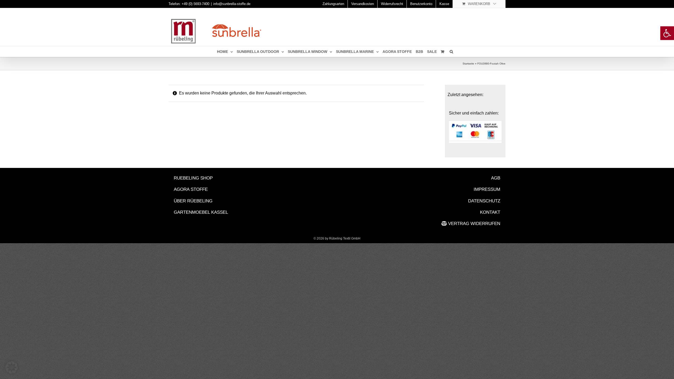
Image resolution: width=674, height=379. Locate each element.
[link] (667, 33)
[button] (11, 367)
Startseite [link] (468, 63)
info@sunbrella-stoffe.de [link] (231, 4)
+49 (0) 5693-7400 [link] (195, 4)
